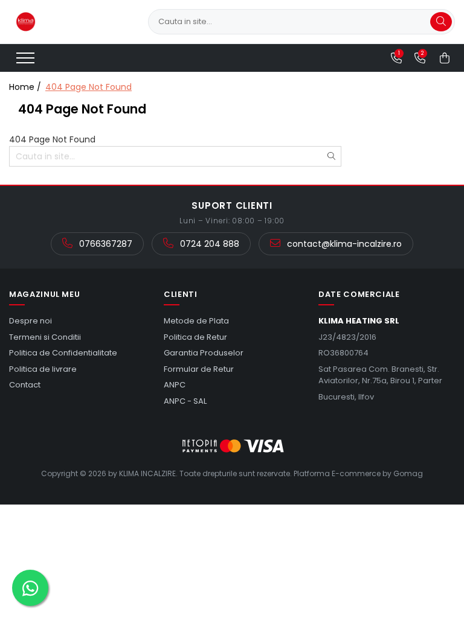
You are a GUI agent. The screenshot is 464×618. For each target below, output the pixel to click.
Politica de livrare (43, 369)
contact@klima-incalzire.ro (343, 244)
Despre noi (30, 321)
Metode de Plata (196, 321)
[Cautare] (441, 21)
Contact (24, 384)
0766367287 (104, 244)
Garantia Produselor (203, 352)
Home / (26, 87)
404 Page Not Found (88, 87)
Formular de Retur (199, 369)
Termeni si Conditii (45, 337)
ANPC (174, 384)
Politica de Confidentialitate (63, 352)
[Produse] (26, 62)
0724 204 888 (208, 244)
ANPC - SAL (185, 401)
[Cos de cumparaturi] (444, 58)
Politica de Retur (195, 337)
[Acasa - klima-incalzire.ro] (69, 21)
